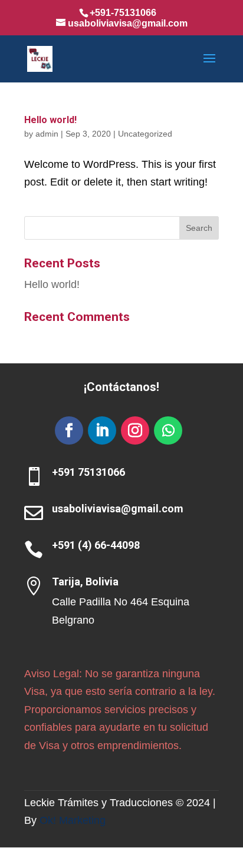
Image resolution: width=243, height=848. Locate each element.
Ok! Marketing (73, 820)
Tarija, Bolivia (85, 581)
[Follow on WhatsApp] (168, 430)
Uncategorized (145, 133)
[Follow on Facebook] (69, 430)
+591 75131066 (88, 472)
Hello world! (50, 119)
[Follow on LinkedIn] (102, 430)
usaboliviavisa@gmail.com (117, 508)
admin (46, 133)
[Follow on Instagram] (135, 430)
